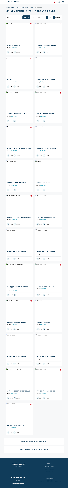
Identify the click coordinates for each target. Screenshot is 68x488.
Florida (12, 7)
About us (49, 463)
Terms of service (49, 469)
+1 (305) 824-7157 (18, 477)
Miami (17, 7)
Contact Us (49, 472)
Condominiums (24, 7)
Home (7, 7)
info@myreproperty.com (18, 483)
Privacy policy (49, 466)
